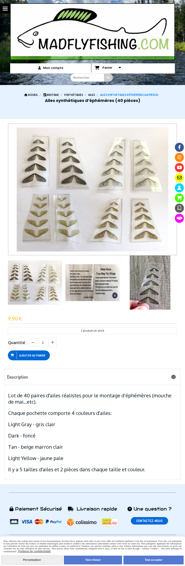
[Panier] (179, 197)
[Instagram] (179, 157)
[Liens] (179, 218)
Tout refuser (93, 559)
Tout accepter (153, 559)
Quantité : (17, 342)
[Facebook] (179, 147)
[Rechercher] (108, 78)
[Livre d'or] (179, 208)
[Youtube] (179, 167)
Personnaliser (32, 559)
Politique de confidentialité (34, 551)
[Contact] (179, 177)
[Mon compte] (179, 187)
